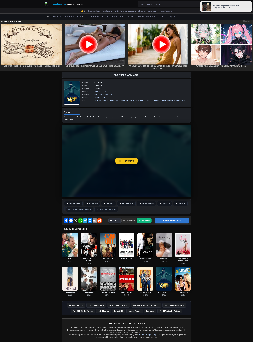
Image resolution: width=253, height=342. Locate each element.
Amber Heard (181, 101)
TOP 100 (92, 17)
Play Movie (128, 161)
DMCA (117, 323)
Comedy (97, 92)
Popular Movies (76, 305)
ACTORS (161, 17)
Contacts (141, 323)
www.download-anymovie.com (140, 11)
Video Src (93, 203)
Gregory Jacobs (100, 97)
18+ (102, 17)
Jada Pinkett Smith (157, 101)
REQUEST (172, 17)
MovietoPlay (127, 203)
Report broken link (172, 221)
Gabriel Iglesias (170, 101)
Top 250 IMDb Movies (174, 305)
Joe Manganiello (122, 101)
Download (130, 221)
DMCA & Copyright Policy (147, 335)
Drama (103, 92)
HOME (48, 17)
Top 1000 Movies (96, 305)
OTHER (149, 17)
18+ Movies (104, 311)
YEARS (138, 17)
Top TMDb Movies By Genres (146, 305)
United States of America (103, 94)
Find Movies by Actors (170, 311)
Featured (150, 311)
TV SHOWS (69, 17)
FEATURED (81, 17)
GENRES (111, 17)
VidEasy (166, 203)
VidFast (110, 203)
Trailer (116, 221)
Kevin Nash (132, 101)
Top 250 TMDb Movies (83, 311)
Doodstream (74, 203)
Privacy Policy (128, 323)
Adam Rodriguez (143, 101)
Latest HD (118, 311)
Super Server (148, 203)
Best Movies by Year (118, 305)
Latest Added (135, 311)
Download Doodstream (81, 209)
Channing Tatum (100, 101)
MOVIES (57, 17)
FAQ (110, 323)
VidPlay (182, 203)
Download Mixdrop (107, 209)
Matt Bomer (111, 101)
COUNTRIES (125, 17)
